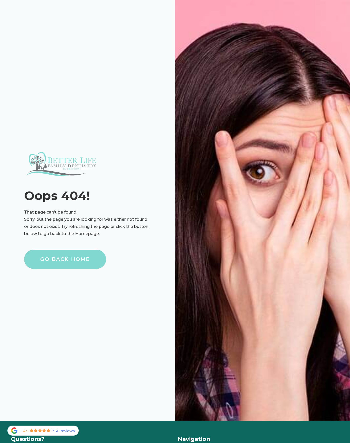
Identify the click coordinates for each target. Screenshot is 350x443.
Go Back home (65, 259)
